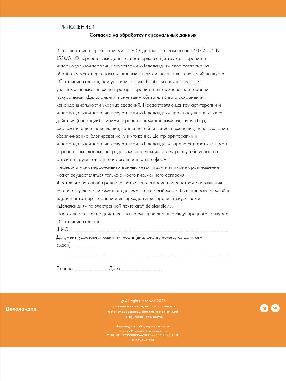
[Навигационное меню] (9, 8)
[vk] (275, 310)
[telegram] (264, 310)
